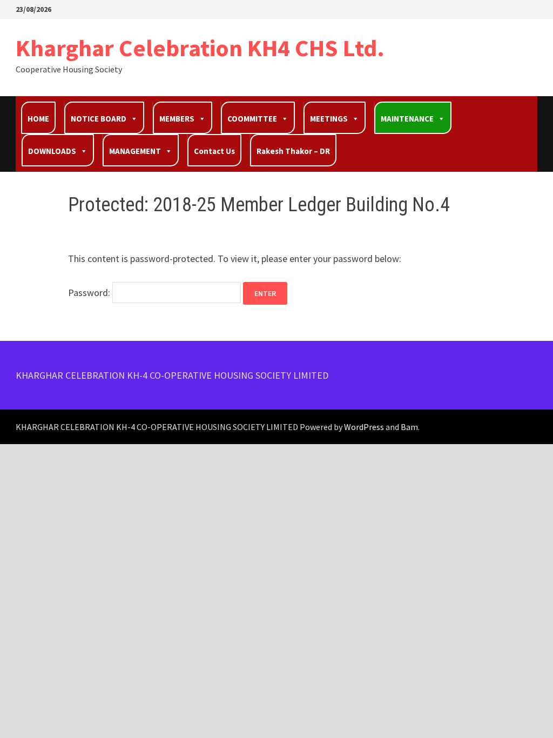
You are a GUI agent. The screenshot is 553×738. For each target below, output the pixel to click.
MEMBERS (176, 118)
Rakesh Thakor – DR (293, 151)
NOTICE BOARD (98, 118)
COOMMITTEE (252, 118)
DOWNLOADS (52, 151)
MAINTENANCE (407, 118)
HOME (38, 118)
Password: (90, 292)
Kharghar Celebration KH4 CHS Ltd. (200, 48)
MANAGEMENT (135, 151)
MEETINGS (329, 118)
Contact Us (214, 151)
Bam (409, 426)
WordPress (364, 426)
